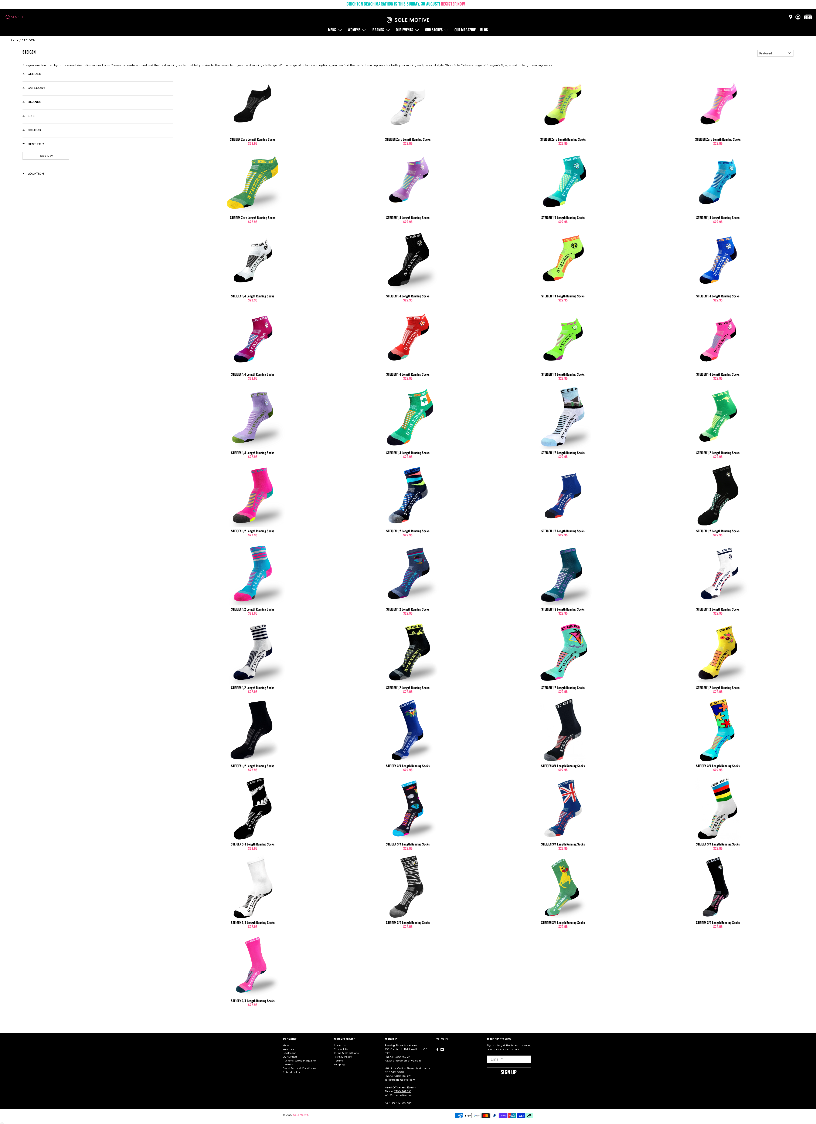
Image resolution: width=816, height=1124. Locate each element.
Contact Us (341, 1049)
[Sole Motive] (408, 20)
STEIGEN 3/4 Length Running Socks (408, 766)
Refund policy (291, 1072)
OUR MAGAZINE (465, 30)
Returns (339, 1060)
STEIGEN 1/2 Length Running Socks (563, 453)
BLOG (484, 30)
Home (14, 40)
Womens (354, 30)
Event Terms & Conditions (299, 1068)
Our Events (290, 1057)
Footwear (289, 1053)
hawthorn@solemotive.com (403, 1060)
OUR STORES (434, 30)
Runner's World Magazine (299, 1060)
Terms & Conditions (346, 1053)
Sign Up (509, 1072)
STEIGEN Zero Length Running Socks (253, 139)
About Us (340, 1045)
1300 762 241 (402, 1057)
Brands (378, 30)
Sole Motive (300, 1115)
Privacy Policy (343, 1057)
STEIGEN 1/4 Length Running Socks (408, 218)
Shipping (339, 1064)
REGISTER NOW (453, 4)
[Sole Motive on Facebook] (437, 1050)
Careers (288, 1064)
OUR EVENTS (404, 30)
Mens (332, 30)
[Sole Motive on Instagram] (442, 1050)
